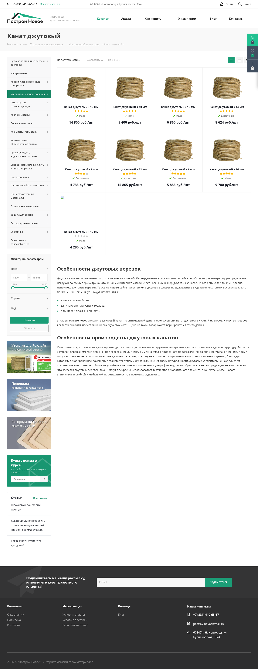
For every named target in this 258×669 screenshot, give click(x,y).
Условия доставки (75, 620)
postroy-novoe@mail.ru (208, 624)
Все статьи (40, 498)
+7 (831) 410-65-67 (206, 615)
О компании (15, 614)
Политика (14, 620)
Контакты (13, 625)
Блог (121, 614)
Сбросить (29, 328)
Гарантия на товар (75, 625)
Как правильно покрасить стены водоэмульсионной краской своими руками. (28, 525)
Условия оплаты (74, 614)
